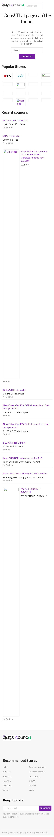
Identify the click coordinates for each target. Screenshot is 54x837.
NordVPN (7, 781)
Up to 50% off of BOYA (15, 120)
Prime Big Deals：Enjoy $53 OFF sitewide (24, 473)
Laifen (5, 767)
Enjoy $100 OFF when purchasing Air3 (22, 457)
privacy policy (12, 817)
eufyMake (7, 771)
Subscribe (45, 808)
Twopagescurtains (37, 767)
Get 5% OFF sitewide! (14, 389)
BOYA (31, 790)
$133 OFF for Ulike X (14, 442)
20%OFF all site (11, 135)
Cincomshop (34, 776)
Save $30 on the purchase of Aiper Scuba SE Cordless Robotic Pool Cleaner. (34, 156)
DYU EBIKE (7, 785)
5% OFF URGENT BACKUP (30, 490)
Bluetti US (7, 776)
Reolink (32, 785)
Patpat (6, 790)
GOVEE (32, 781)
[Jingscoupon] (13, 4)
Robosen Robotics (37, 771)
